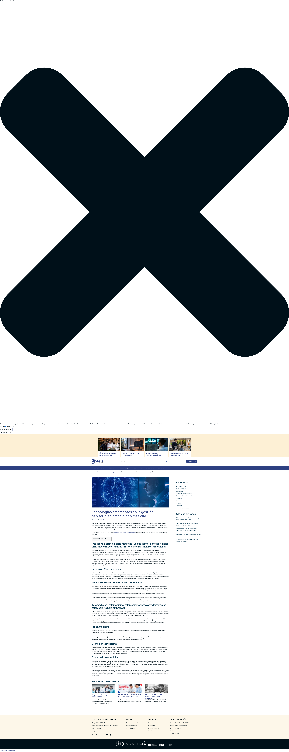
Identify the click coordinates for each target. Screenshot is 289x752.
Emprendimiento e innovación (184, 496)
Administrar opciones (9, 438)
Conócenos (160, 468)
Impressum (7, 454)
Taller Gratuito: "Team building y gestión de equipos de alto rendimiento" (154, 696)
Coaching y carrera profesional (184, 493)
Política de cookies (9, 450)
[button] (144, 212)
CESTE (94, 472)
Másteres (111, 468)
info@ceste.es (96, 731)
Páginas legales (174, 734)
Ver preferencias (21, 448)
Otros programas (137, 468)
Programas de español (124, 468)
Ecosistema (151, 725)
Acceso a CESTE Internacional (178, 725)
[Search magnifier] (169, 461)
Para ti (150, 731)
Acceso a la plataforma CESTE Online (180, 723)
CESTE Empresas (149, 468)
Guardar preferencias (34, 448)
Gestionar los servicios (10, 440)
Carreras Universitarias (98, 468)
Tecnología (111, 472)
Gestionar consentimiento (8, 750)
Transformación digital (182, 508)
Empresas (179, 498)
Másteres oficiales (131, 725)
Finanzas (178, 503)
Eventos (178, 501)
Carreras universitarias (132, 723)
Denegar (11, 448)
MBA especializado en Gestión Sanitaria (125, 532)
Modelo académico (153, 728)
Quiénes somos (152, 723)
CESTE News (179, 491)
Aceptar (3, 448)
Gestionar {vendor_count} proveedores (15, 442)
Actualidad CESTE (181, 486)
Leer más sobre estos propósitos (13, 444)
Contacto (172, 731)
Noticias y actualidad (175, 728)
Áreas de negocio (102, 472)
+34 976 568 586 (96, 728)
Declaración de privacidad (11, 452)
